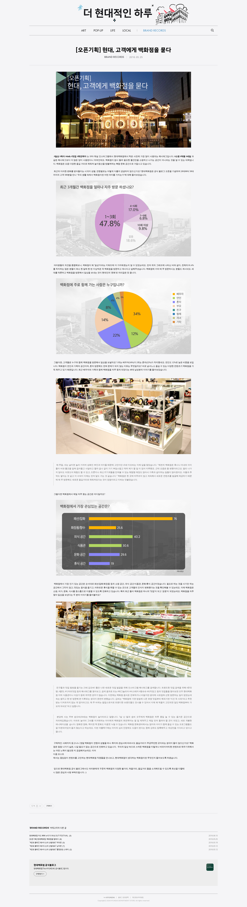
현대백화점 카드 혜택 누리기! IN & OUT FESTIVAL (48, 836)
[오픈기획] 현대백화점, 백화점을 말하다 (44, 839)
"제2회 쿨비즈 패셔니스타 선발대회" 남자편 (45, 846)
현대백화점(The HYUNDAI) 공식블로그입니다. (51, 868)
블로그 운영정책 (123, 897)
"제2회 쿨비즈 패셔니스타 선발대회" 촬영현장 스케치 (49, 849)
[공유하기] (37, 806)
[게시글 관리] (40, 806)
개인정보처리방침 (137, 897)
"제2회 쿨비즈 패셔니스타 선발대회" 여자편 (45, 842)
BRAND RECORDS (114, 57)
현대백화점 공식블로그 (45, 865)
